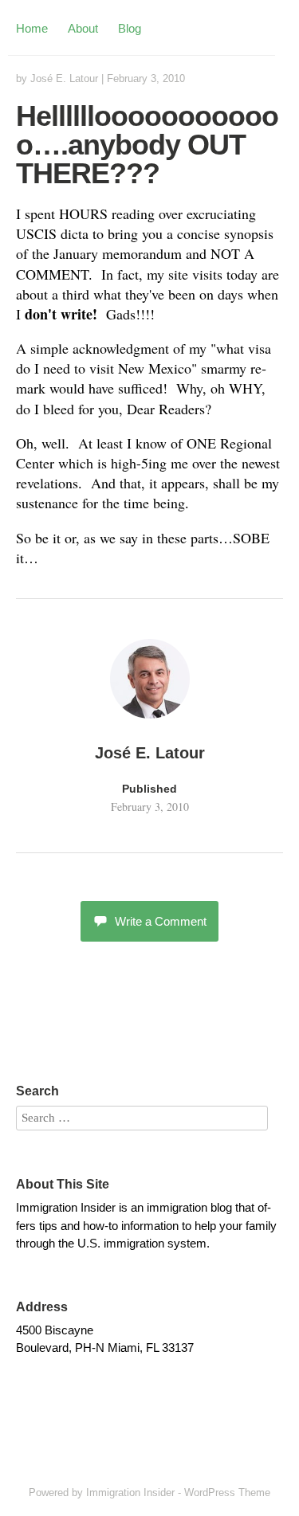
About (83, 28)
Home (32, 28)
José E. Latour (64, 78)
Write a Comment (161, 921)
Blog (129, 28)
